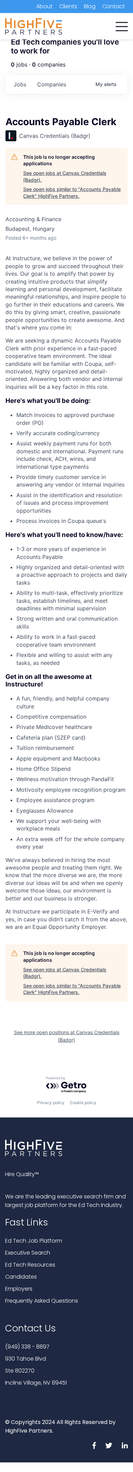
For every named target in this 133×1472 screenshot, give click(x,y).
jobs (20, 84)
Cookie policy (83, 1102)
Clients (68, 6)
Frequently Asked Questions (41, 1301)
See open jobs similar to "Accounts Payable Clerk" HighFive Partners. (72, 192)
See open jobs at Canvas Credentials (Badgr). (64, 176)
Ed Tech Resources (30, 1265)
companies (51, 84)
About (44, 6)
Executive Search (27, 1253)
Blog (89, 6)
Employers (18, 1289)
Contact (113, 6)
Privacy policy (50, 1102)
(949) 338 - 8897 (27, 1347)
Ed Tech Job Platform (33, 1241)
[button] (121, 25)
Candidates (21, 1277)
